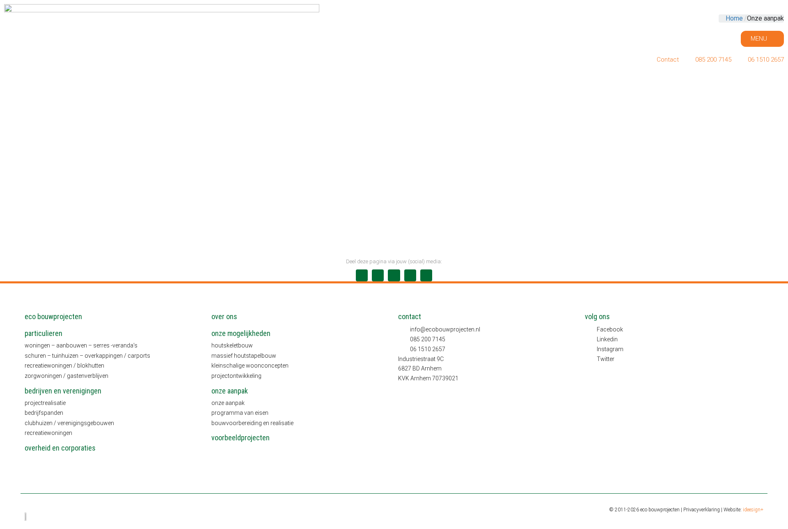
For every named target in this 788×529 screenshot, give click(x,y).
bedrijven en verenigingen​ (63, 390)
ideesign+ (753, 510)
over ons (224, 316)
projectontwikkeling (236, 376)
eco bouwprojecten (53, 316)
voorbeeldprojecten (240, 437)
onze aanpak (229, 390)
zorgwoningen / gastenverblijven (66, 376)
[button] (362, 275)
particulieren (43, 333)
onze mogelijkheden (240, 333)
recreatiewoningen (48, 433)
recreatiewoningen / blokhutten (64, 365)
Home (734, 18)
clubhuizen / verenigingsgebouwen (69, 423)
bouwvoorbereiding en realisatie (252, 423)
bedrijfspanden (44, 412)
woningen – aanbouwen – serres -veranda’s (81, 345)
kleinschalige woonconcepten (250, 365)
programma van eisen (239, 412)
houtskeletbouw (232, 345)
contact (409, 316)
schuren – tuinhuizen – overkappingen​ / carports (87, 355)
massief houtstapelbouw (243, 355)
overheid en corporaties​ (60, 448)
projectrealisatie (45, 403)
